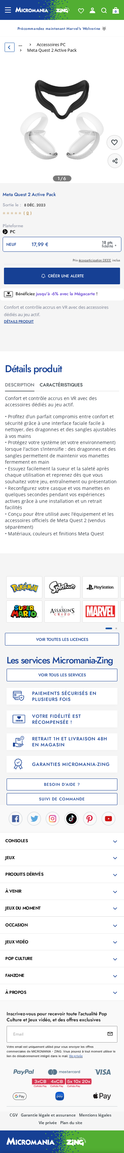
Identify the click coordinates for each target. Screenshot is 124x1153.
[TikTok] (71, 818)
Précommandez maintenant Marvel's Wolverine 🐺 (62, 28)
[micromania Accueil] (42, 10)
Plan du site (71, 1122)
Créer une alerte (66, 276)
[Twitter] (34, 818)
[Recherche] (104, 12)
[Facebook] (15, 818)
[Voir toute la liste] (81, 11)
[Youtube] (108, 818)
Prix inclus (96, 260)
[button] (63, 841)
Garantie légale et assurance (48, 1115)
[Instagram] (53, 818)
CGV (14, 1115)
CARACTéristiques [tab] (61, 384)
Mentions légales (95, 1115)
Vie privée (48, 1122)
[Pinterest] (90, 818)
